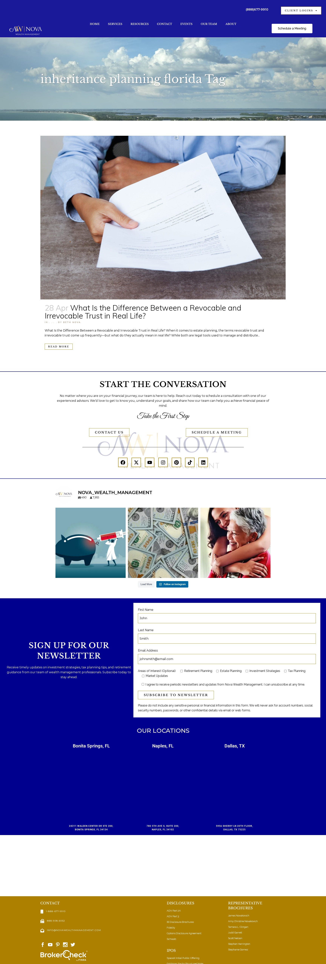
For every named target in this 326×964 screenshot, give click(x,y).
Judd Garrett (235, 932)
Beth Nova (72, 322)
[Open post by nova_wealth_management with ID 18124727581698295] (90, 543)
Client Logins (299, 10)
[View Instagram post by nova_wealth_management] (121, 573)
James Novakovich (238, 915)
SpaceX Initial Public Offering (183, 958)
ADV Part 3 (173, 916)
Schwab (171, 939)
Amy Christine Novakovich (243, 921)
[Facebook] (123, 462)
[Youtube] (149, 462)
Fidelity (171, 927)
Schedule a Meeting (217, 432)
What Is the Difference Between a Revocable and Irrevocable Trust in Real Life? (143, 311)
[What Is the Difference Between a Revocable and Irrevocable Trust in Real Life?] (163, 217)
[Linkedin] (203, 462)
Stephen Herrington (239, 944)
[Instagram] (163, 462)
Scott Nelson (235, 938)
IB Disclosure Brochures (180, 922)
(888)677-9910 (257, 9)
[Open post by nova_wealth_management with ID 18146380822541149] (163, 543)
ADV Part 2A (174, 910)
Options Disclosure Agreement (184, 933)
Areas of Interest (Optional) (157, 671)
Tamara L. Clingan (238, 927)
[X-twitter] (136, 462)
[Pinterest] (176, 462)
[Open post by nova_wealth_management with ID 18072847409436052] (235, 543)
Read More (58, 346)
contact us (109, 432)
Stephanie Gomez (238, 949)
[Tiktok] (190, 462)
